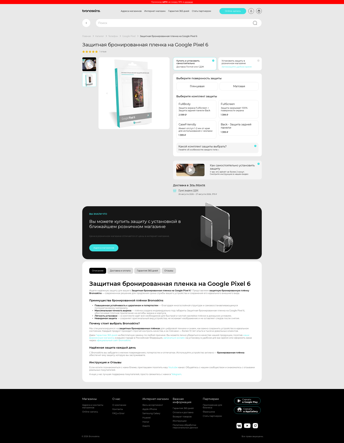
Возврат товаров (182, 416)
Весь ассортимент (152, 405)
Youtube (173, 367)
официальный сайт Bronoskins (113, 340)
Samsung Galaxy (151, 413)
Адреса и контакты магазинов (92, 406)
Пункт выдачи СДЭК (188, 190)
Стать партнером (201, 11)
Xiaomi (146, 426)
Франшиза (209, 411)
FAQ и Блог (118, 413)
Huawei (146, 417)
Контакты (117, 409)
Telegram (176, 374)
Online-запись (233, 11)
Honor (145, 422)
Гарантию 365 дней (106, 335)
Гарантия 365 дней (178, 11)
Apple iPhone (149, 409)
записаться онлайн (174, 338)
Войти (251, 11)
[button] (107, 93)
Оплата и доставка (183, 412)
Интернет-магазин (155, 11)
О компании (119, 405)
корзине (188, 2)
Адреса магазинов (131, 11)
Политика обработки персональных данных (185, 426)
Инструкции (180, 421)
